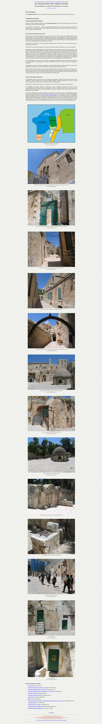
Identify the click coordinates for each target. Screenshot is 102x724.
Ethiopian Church (31, 685)
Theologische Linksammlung (41, 1)
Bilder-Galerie (62, 1)
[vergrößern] (51, 183)
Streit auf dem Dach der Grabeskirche (35, 708)
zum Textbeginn (51, 712)
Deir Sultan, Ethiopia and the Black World (36, 706)
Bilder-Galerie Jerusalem (55, 1)
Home (35, 1)
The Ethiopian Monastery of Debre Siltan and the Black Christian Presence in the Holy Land (45, 700)
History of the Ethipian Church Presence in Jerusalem (38, 687)
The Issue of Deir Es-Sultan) (50, 95)
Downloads (48, 1)
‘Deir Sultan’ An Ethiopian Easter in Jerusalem (37, 689)
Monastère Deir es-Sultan (33, 697)
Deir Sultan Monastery (32, 702)
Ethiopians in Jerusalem (32, 693)
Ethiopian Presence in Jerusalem (34, 704)
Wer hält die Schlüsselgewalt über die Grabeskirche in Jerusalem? (40, 691)
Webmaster (66, 1)
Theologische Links (41, 720)
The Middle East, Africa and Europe (35, 695)
